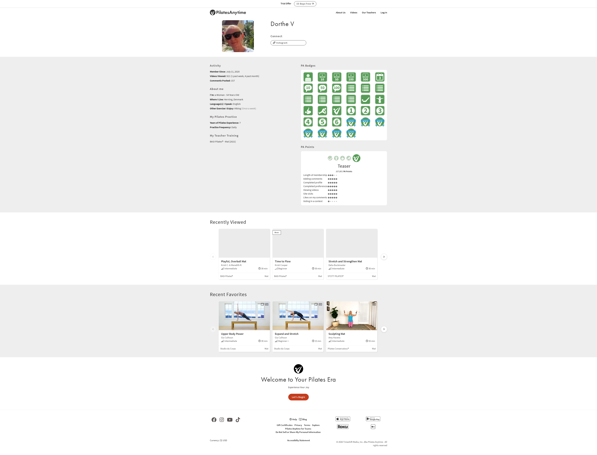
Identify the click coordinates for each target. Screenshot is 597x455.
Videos (353, 12)
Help (294, 419)
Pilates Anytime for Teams (298, 428)
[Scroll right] (384, 257)
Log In (384, 12)
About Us (340, 12)
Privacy (298, 425)
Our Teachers (369, 12)
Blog (304, 419)
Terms (307, 425)
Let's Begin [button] (298, 397)
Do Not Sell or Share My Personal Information (298, 432)
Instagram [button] (281, 42)
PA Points (347, 171)
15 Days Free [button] (304, 3)
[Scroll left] (213, 257)
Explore (316, 425)
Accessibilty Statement (298, 440)
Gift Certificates (284, 425)
